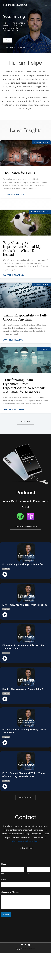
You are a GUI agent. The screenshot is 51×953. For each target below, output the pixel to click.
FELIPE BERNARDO (15, 4)
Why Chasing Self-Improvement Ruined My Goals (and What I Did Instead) (22, 248)
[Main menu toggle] (46, 5)
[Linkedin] (22, 945)
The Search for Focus (19, 172)
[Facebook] (25, 945)
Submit (6, 914)
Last (28, 874)
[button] (25, 797)
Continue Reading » (13, 195)
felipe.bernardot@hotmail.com (25, 841)
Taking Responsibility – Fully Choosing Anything (25, 317)
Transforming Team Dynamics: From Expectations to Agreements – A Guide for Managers (24, 385)
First (2, 874)
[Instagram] (29, 945)
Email (4, 879)
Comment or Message (10, 892)
